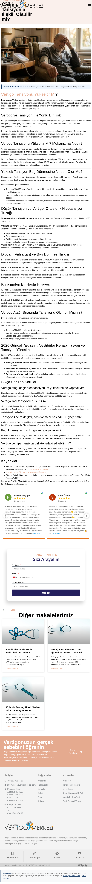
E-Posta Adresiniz (19, 582)
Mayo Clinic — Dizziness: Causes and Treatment (27, 472)
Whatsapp (35, 857)
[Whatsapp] (35, 853)
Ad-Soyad (16, 565)
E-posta (80, 857)
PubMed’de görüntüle (38, 469)
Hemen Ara (12, 857)
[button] (89, 4)
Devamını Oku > (12, 668)
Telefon (15, 574)
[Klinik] (57, 853)
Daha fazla (36, 533)
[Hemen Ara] (12, 853)
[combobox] (15, 577)
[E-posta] (79, 853)
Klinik (57, 857)
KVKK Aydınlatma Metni (71, 876)
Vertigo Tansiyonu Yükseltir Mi (28, 94)
